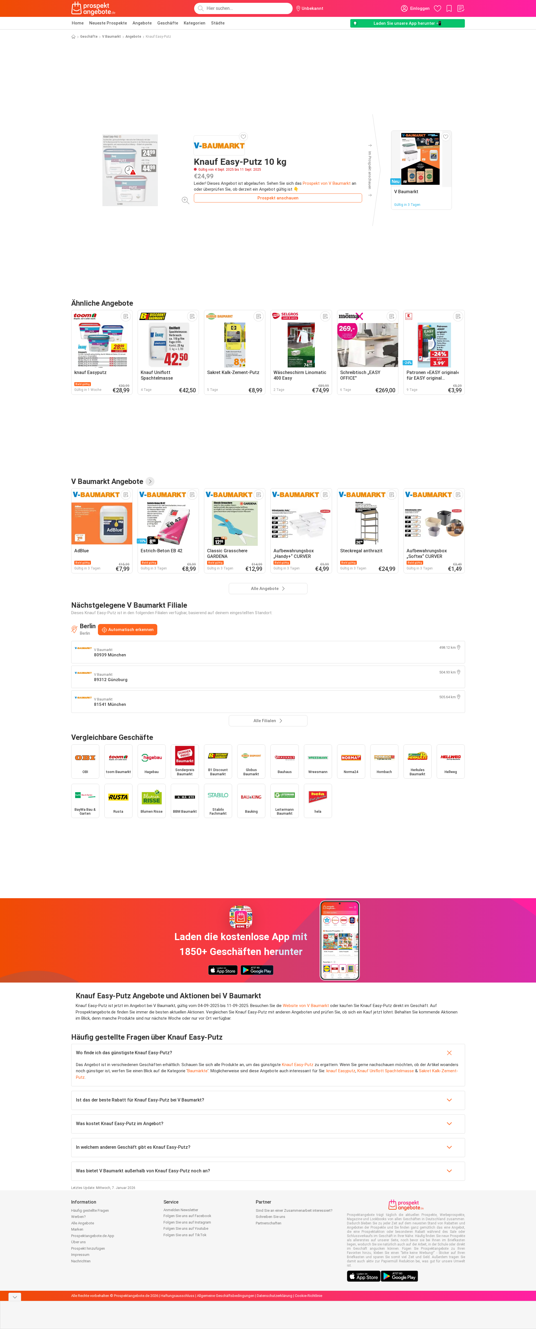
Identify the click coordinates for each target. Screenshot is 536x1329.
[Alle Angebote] (149, 481)
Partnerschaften (268, 1223)
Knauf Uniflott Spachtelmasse (385, 1070)
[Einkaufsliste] (460, 8)
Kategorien (194, 23)
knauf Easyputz (340, 1070)
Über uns (78, 1242)
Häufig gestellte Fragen (90, 1210)
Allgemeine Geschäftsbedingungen (225, 1296)
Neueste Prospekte (108, 23)
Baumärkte (197, 1070)
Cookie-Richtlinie (308, 1296)
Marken (77, 1229)
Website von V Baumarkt (306, 1005)
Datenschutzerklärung (274, 1296)
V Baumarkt (111, 37)
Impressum (80, 1255)
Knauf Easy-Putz (297, 1064)
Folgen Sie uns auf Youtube (185, 1228)
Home (78, 23)
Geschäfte (167, 23)
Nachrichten (81, 1261)
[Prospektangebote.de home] (93, 8)
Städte (218, 23)
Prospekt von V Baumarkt (327, 183)
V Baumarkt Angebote (107, 481)
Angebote (142, 23)
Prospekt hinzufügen (88, 1248)
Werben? (78, 1217)
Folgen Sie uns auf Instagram (187, 1222)
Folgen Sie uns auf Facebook (187, 1216)
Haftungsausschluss (177, 1296)
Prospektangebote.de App (92, 1236)
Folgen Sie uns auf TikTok (185, 1235)
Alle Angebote (82, 1223)
